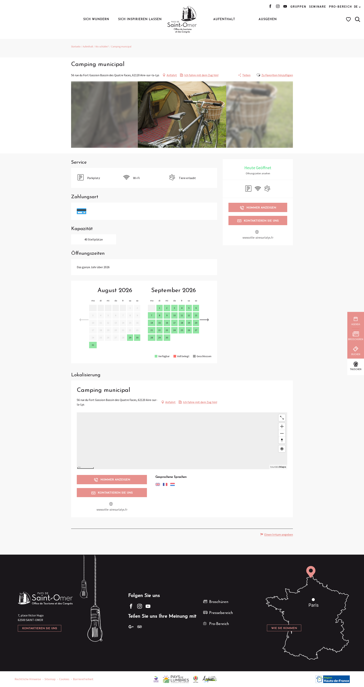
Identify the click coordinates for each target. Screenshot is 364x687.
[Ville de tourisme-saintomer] (195, 679)
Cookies (64, 679)
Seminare (317, 6)
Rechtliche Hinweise (28, 679)
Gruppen (298, 6)
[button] (357, 19)
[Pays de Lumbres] (176, 679)
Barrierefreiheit (83, 679)
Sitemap (50, 679)
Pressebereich (221, 613)
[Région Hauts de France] (333, 679)
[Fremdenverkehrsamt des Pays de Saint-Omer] (182, 19)
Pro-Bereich (340, 6)
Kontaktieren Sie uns (39, 628)
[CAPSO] (156, 679)
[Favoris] (349, 19)
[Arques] (209, 679)
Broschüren (218, 602)
